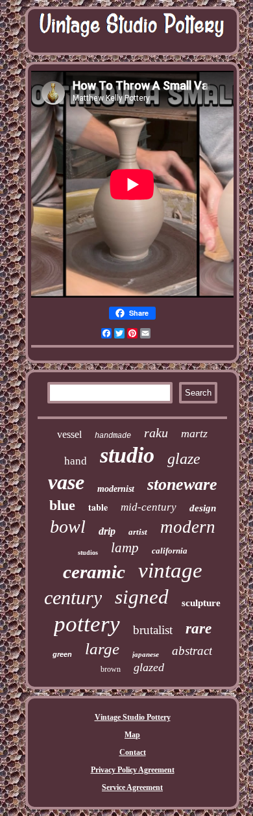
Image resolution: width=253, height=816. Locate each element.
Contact (132, 752)
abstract (192, 650)
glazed (149, 667)
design (202, 508)
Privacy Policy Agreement (133, 769)
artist (137, 532)
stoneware (182, 484)
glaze (183, 458)
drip (107, 531)
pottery (87, 624)
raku (156, 433)
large (102, 648)
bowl (68, 526)
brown (111, 669)
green (62, 654)
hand (75, 461)
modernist (115, 489)
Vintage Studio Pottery (133, 717)
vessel (69, 434)
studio (127, 455)
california (169, 550)
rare (198, 628)
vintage (170, 570)
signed (142, 596)
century (73, 597)
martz (194, 433)
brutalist (153, 630)
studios (88, 552)
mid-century (148, 507)
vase (66, 482)
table (98, 507)
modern (187, 527)
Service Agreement (132, 787)
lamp (125, 547)
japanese (145, 654)
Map (132, 734)
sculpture (201, 603)
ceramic (94, 571)
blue (62, 505)
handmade (113, 435)
